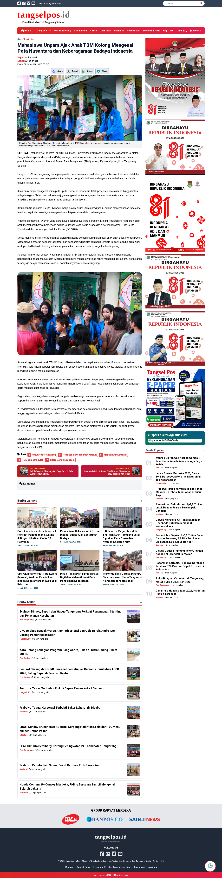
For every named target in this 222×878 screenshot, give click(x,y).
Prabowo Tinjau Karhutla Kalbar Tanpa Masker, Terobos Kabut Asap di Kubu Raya (179, 492)
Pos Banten (80, 30)
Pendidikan (133, 30)
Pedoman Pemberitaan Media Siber (112, 867)
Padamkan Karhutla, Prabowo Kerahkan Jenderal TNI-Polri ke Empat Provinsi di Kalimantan (180, 566)
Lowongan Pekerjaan (145, 867)
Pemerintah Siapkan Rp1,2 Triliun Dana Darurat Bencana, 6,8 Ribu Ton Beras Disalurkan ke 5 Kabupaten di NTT (179, 538)
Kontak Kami (83, 867)
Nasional (119, 30)
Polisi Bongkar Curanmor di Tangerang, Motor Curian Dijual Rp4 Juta (180, 580)
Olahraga (105, 30)
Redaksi (69, 867)
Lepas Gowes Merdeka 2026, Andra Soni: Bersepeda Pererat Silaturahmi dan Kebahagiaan (178, 476)
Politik (93, 30)
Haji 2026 (168, 30)
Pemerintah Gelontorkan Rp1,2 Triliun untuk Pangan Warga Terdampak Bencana (179, 507)
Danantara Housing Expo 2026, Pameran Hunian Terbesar (180, 592)
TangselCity (44, 30)
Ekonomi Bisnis (151, 30)
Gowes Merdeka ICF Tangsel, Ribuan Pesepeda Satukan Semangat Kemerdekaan (178, 523)
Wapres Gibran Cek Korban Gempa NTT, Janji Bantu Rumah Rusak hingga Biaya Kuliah (180, 461)
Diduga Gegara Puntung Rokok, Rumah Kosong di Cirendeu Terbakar (179, 552)
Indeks (197, 30)
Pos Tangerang (62, 30)
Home (27, 30)
